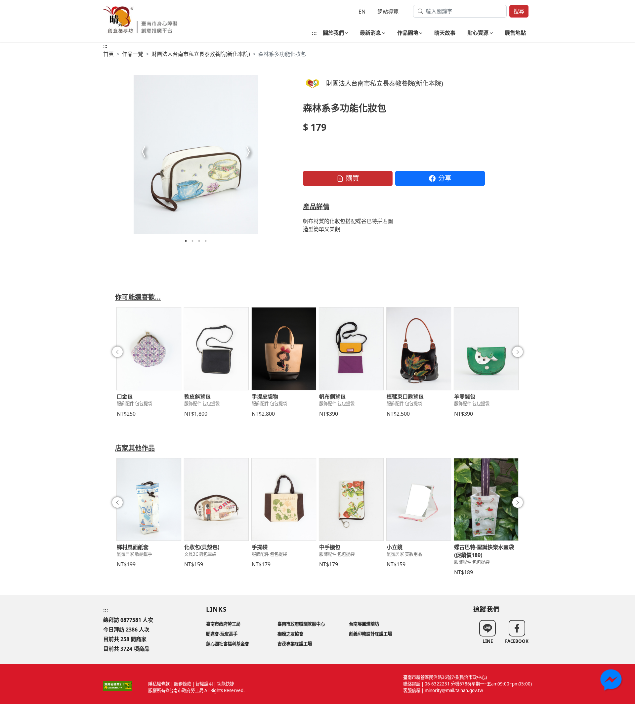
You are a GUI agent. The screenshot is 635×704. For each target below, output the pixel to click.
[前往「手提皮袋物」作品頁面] (284, 348)
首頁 (108, 54)
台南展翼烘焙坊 (364, 624)
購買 (352, 178)
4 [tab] (205, 241)
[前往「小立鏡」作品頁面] (419, 499)
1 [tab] (186, 241)
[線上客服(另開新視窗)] (612, 681)
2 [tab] (192, 241)
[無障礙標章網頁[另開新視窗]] (117, 685)
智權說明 (204, 684)
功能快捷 (225, 684)
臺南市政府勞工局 (223, 624)
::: (314, 32)
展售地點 (515, 32)
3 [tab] (199, 241)
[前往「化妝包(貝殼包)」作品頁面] (216, 499)
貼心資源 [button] (477, 32)
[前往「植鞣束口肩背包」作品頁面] (419, 348)
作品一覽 (132, 54)
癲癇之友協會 (290, 634)
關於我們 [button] (333, 32)
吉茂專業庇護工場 (294, 644)
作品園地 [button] (407, 32)
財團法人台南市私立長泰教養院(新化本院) (200, 54)
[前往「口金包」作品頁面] (149, 348)
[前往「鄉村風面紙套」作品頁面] (149, 499)
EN (362, 11)
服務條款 (182, 684)
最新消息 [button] (370, 32)
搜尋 (519, 11)
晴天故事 (444, 32)
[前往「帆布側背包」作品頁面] (351, 348)
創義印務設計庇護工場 (370, 634)
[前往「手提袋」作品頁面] (284, 499)
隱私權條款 (159, 684)
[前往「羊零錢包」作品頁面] (486, 348)
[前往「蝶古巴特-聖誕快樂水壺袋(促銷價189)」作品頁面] (486, 499)
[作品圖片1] (196, 154)
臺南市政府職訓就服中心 (301, 624)
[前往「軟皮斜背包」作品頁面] (216, 348)
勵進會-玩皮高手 (221, 634)
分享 (444, 178)
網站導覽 (388, 11)
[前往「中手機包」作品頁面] (351, 499)
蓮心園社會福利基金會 (227, 644)
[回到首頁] (140, 19)
